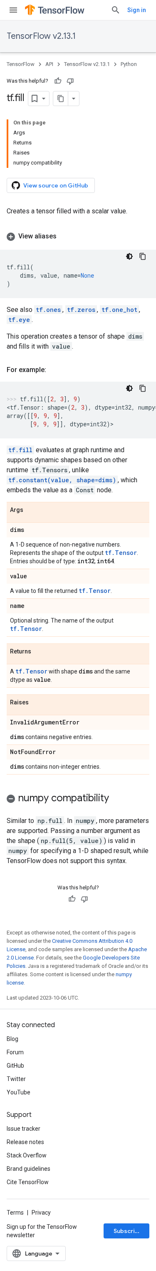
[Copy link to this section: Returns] (39, 652)
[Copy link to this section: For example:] (54, 370)
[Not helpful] (70, 81)
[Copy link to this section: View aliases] (65, 236)
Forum (15, 1052)
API (49, 64)
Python (129, 64)
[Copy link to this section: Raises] (37, 703)
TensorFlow (21, 64)
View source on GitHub (55, 185)
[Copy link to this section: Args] (31, 510)
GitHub (15, 1065)
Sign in (136, 10)
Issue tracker (23, 1128)
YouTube (18, 1092)
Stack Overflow (27, 1155)
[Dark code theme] (129, 256)
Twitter (16, 1079)
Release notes (25, 1142)
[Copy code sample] (142, 256)
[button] (78, 236)
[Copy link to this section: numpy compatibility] (117, 799)
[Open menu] (13, 10)
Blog (12, 1039)
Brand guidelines (28, 1168)
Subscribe (128, 1231)
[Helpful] (58, 81)
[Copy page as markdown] (60, 98)
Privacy (41, 1212)
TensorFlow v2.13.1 (41, 36)
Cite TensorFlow (28, 1182)
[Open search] (116, 10)
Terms (15, 1212)
